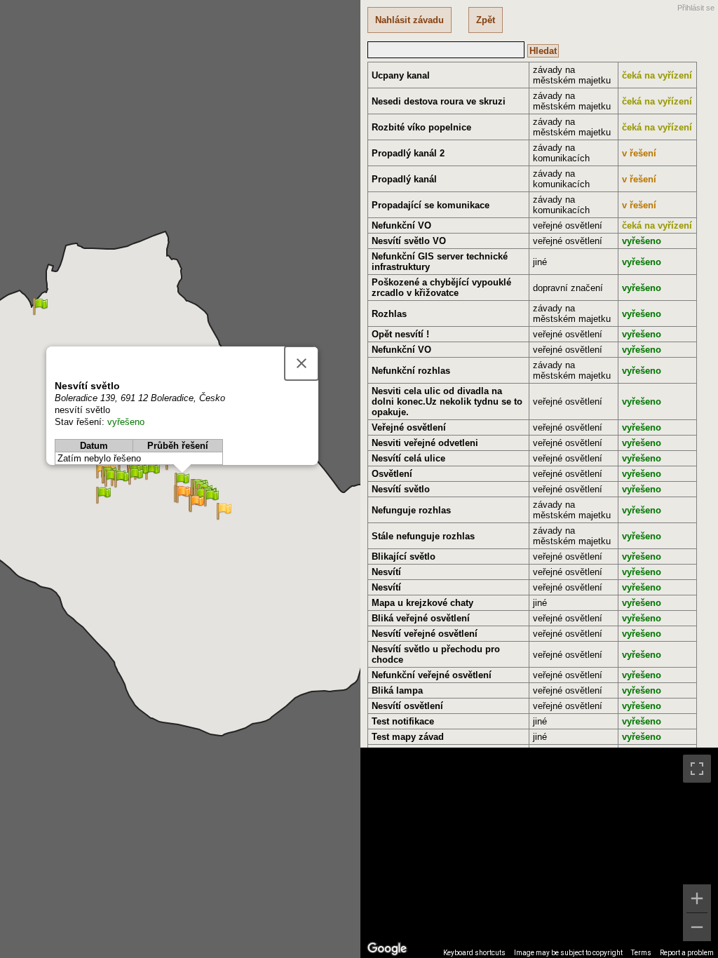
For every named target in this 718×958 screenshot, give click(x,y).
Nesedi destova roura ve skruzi (439, 101)
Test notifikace (403, 721)
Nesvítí (386, 572)
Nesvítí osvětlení (407, 706)
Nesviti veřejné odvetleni (425, 443)
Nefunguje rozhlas (411, 510)
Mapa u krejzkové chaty (422, 603)
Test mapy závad (408, 736)
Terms (641, 953)
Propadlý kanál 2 (408, 153)
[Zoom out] (697, 927)
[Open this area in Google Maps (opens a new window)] (387, 949)
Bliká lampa (397, 690)
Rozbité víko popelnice (421, 127)
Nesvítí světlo (401, 489)
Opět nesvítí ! (400, 334)
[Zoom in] (697, 898)
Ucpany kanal (401, 75)
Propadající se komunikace (430, 205)
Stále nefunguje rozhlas (423, 536)
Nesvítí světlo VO (409, 241)
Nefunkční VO (401, 225)
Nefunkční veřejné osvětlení (432, 675)
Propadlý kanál (404, 179)
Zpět (485, 20)
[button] (196, 504)
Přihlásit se (695, 8)
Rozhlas (389, 314)
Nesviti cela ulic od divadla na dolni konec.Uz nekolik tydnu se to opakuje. (447, 401)
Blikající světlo (403, 556)
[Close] (301, 363)
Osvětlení (392, 473)
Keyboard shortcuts (474, 953)
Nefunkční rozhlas (411, 370)
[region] (539, 853)
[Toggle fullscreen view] (697, 769)
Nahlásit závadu (409, 20)
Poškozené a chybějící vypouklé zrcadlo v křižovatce (441, 287)
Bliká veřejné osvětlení (421, 618)
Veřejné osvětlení (409, 427)
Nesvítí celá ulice (408, 458)
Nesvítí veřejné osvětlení (424, 633)
